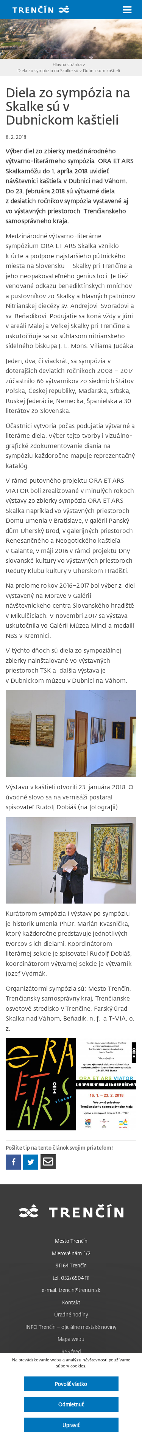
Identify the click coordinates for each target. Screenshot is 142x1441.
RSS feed (71, 1351)
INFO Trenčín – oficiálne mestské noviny (71, 1327)
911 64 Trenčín (71, 1265)
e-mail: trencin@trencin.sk (71, 1290)
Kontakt (71, 1302)
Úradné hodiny (71, 1314)
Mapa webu (71, 1339)
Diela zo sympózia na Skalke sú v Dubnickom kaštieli (68, 70)
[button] (127, 10)
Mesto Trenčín (71, 1241)
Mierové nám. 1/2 (71, 1253)
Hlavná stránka (67, 64)
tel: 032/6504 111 (71, 1278)
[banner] (46, 10)
